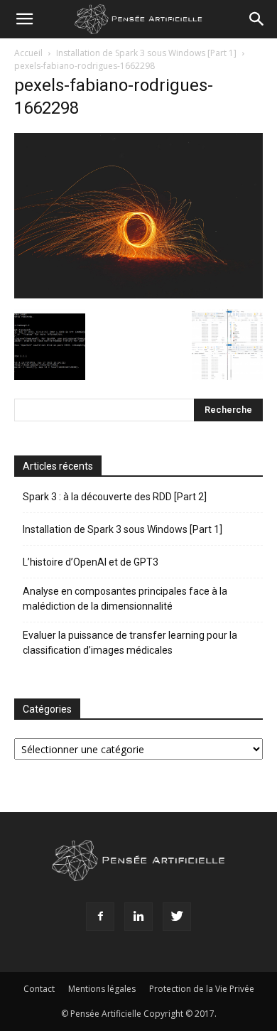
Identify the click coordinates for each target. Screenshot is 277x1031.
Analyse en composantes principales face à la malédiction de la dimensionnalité (125, 598)
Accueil (28, 53)
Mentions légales (102, 989)
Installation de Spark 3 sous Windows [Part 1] (146, 53)
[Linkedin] (138, 916)
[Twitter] (177, 916)
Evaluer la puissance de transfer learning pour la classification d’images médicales (130, 643)
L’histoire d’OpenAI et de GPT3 (90, 562)
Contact (39, 989)
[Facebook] (100, 916)
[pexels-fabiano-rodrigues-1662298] (138, 294)
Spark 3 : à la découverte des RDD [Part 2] (115, 496)
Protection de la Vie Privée (201, 989)
